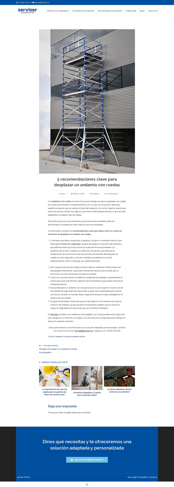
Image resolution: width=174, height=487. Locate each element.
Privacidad (143, 477)
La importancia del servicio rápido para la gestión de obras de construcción (54, 392)
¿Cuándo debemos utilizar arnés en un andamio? (119, 390)
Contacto (153, 477)
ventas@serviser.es (41, 2)
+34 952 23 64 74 (25, 2)
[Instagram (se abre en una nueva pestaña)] (154, 2)
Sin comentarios (111, 194)
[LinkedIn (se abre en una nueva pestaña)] (157, 2)
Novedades (94, 194)
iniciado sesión (70, 412)
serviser (62, 194)
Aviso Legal (132, 477)
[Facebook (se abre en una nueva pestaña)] (151, 2)
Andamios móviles (78, 336)
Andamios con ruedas (64, 336)
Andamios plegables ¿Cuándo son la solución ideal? (87, 393)
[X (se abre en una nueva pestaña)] (148, 2)
